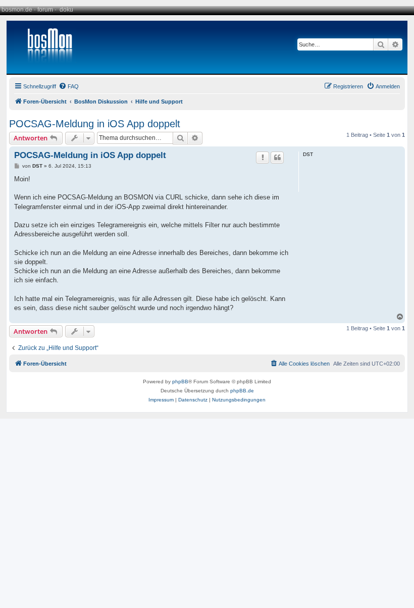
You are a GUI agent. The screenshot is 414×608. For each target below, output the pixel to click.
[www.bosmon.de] (46, 47)
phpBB (180, 381)
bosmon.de (17, 9)
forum (45, 9)
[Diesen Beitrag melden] (262, 157)
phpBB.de (242, 390)
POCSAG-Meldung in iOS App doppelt (94, 123)
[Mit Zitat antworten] (277, 157)
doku (66, 9)
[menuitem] (69, 86)
